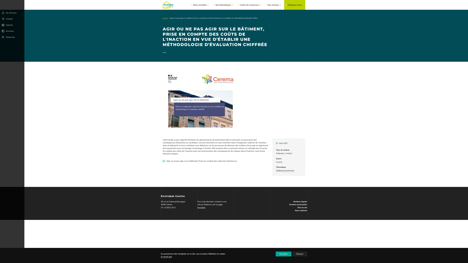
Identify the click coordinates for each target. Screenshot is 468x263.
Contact (9, 19)
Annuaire (10, 31)
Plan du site (302, 208)
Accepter (283, 254)
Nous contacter (301, 210)
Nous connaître (200, 5)
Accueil (165, 18)
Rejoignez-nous (295, 5)
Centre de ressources (249, 5)
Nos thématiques (223, 5)
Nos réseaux (273, 5)
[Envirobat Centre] (168, 5)
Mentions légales (300, 202)
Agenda (9, 25)
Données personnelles (298, 204)
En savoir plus (166, 257)
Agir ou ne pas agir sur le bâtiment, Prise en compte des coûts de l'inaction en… (202, 161)
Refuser (299, 254)
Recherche (10, 37)
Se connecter (11, 13)
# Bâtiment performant (285, 170)
